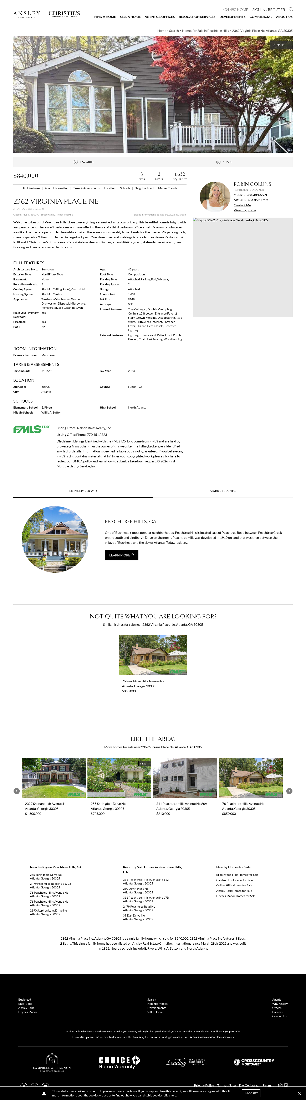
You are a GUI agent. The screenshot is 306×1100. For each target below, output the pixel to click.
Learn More (120, 555)
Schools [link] (125, 188)
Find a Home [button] (105, 17)
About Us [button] (284, 17)
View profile (245, 210)
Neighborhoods (157, 1003)
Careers (277, 1012)
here (173, 1095)
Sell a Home (130, 17)
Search (151, 999)
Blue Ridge (25, 1003)
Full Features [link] (32, 188)
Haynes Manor (27, 1012)
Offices (276, 1008)
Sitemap (268, 1085)
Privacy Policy (204, 1085)
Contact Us (279, 1016)
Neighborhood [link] (144, 188)
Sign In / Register (268, 9)
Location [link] (110, 188)
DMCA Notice (249, 1085)
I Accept (251, 1093)
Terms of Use (226, 1085)
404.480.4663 (257, 195)
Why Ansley (280, 1003)
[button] (243, 267)
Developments (232, 17)
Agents (276, 999)
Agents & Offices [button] (160, 17)
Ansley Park (26, 1008)
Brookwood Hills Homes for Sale (237, 874)
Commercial (261, 17)
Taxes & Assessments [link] (86, 188)
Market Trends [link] (167, 188)
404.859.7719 (258, 200)
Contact (242, 205)
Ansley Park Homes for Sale (234, 890)
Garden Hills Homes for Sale (234, 880)
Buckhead (24, 999)
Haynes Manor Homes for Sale (235, 896)
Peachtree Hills (65, 214)
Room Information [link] (57, 188)
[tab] (83, 491)
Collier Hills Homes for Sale (234, 885)
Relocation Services (197, 17)
